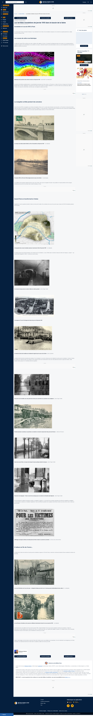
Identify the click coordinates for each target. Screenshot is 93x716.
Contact (84, 2)
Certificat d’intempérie (45, 701)
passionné (40, 666)
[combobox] (15, 2)
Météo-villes (43, 703)
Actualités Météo (21, 13)
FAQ (41, 705)
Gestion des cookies (63, 710)
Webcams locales (84, 65)
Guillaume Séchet (27, 666)
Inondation (16, 20)
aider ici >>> (67, 677)
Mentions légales (42, 710)
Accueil (15, 13)
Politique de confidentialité (52, 710)
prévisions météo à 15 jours (69, 671)
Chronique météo (22, 20)
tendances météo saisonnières (51, 672)
